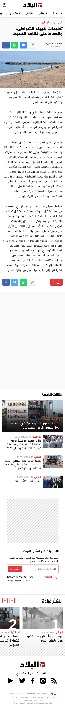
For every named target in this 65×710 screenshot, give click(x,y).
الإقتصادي (15, 13)
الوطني (43, 13)
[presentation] (12, 600)
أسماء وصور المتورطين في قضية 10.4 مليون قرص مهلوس (35, 425)
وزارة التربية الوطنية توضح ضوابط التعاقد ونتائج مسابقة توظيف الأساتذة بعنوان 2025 (23, 444)
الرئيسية (57, 13)
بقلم (54, 45)
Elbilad (32, 5)
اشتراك (15, 568)
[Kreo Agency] (53, 693)
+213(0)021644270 (46, 697)
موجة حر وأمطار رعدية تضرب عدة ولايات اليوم (44, 638)
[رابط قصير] (32, 45)
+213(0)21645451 (23, 697)
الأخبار (29, 13)
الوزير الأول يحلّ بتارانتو (28, 480)
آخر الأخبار (56, 419)
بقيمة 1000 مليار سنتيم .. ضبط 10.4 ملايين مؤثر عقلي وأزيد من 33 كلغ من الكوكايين (22, 464)
